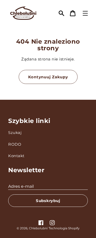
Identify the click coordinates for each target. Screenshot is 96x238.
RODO (14, 144)
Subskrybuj (48, 200)
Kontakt (16, 155)
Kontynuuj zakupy (48, 76)
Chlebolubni (38, 228)
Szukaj (15, 132)
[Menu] (85, 13)
